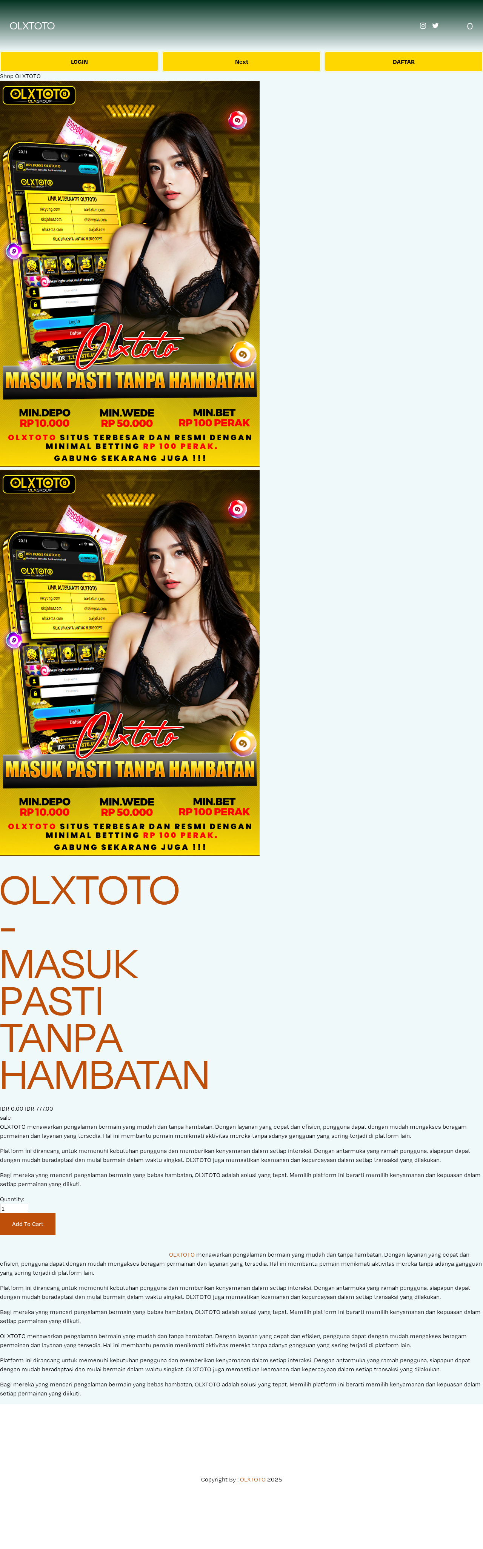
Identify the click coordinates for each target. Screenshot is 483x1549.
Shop (7, 76)
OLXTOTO (32, 25)
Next (241, 61)
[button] (27, 1224)
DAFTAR (404, 61)
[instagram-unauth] (423, 25)
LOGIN (79, 61)
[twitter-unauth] (435, 25)
